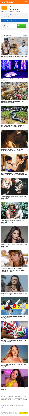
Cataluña (22, 14)
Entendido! (24, 412)
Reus (4, 407)
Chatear (22, 26)
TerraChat (5, 14)
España (17, 14)
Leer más (2, 414)
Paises (11, 14)
